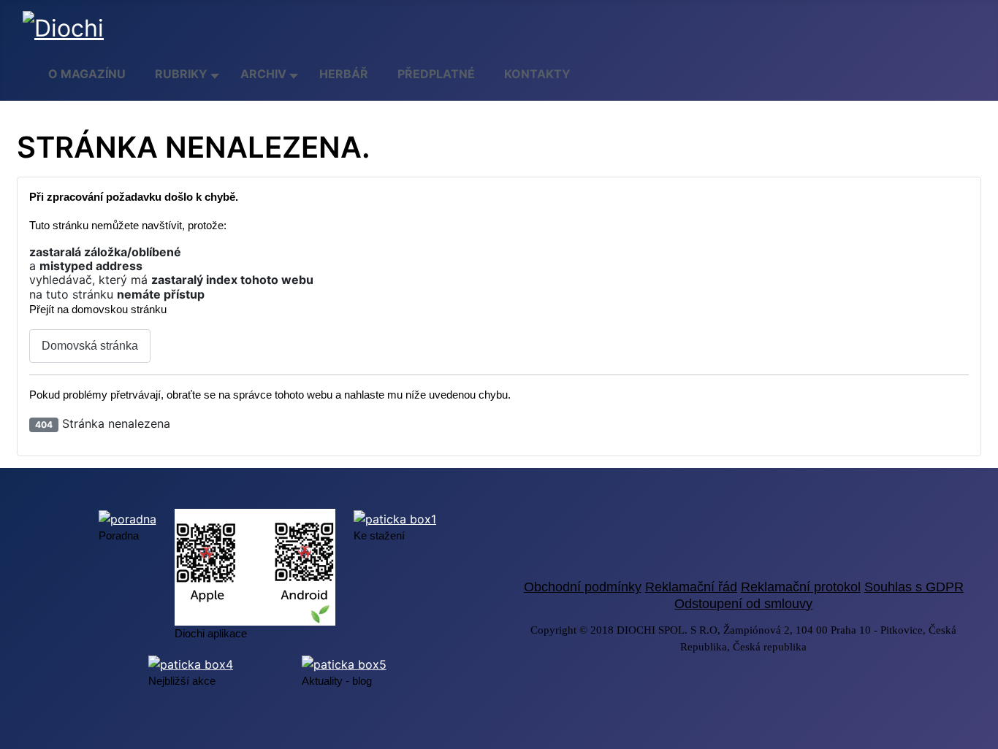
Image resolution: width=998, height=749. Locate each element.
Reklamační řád (691, 587)
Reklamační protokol (801, 587)
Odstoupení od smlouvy (743, 603)
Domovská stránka (90, 345)
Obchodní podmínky (582, 587)
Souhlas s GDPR (914, 587)
